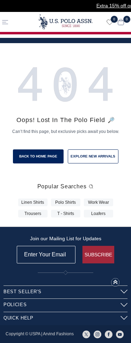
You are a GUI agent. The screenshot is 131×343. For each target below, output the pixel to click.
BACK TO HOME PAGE (38, 156)
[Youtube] (120, 333)
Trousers (32, 213)
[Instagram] (97, 333)
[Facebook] (108, 333)
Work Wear (98, 202)
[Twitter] (86, 333)
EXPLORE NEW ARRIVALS (93, 156)
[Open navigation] (16, 22)
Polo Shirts (65, 202)
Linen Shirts (32, 202)
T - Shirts (65, 213)
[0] (110, 22)
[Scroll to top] (115, 284)
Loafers (98, 213)
